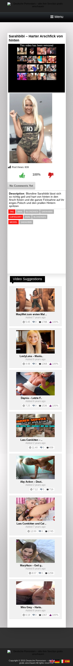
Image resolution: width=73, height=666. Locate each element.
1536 (44, 405)
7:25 (28, 405)
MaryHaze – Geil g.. (31, 565)
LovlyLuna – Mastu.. (31, 356)
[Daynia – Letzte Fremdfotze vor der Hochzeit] (35, 394)
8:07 (34, 573)
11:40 (35, 447)
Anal (27, 217)
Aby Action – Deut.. (31, 481)
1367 (44, 615)
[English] (52, 661)
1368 (44, 363)
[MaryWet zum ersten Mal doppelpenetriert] (35, 311)
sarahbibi (47, 211)
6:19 (28, 615)
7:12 (35, 489)
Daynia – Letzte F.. (31, 398)
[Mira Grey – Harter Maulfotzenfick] (35, 604)
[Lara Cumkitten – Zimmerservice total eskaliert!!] (35, 436)
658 (51, 447)
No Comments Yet (21, 185)
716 (51, 489)
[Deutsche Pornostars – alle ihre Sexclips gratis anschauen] (36, 6)
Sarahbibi (26, 222)
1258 (50, 573)
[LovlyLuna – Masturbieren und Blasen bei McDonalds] (35, 352)
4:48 (28, 363)
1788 (44, 322)
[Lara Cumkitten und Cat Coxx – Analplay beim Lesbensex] (35, 520)
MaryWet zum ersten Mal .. (31, 314)
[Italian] (62, 661)
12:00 (33, 531)
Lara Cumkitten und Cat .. (31, 523)
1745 (50, 531)
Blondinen (39, 217)
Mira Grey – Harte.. (31, 607)
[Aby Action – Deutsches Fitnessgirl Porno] (35, 478)
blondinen (32, 211)
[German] (57, 661)
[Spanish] (67, 661)
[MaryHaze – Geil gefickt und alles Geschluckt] (35, 562)
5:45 (28, 322)
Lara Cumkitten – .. (31, 439)
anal (20, 211)
